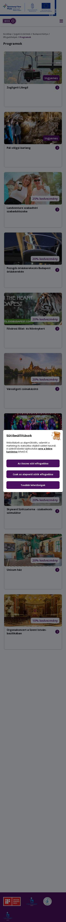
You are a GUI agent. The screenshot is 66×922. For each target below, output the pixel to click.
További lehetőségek (33, 485)
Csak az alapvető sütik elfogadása (33, 474)
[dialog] (33, 461)
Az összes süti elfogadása (33, 463)
